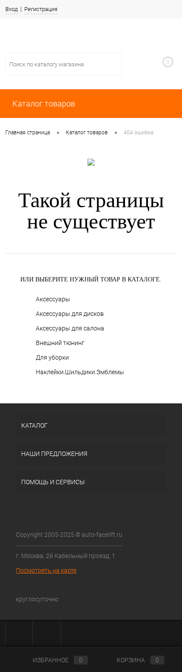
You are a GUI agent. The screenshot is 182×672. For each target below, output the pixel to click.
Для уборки (52, 357)
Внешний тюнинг (60, 342)
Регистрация (40, 9)
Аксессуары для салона (70, 328)
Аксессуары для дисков (70, 313)
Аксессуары (53, 299)
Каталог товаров (43, 103)
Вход (11, 9)
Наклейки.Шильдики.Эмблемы (80, 372)
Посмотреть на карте (46, 570)
